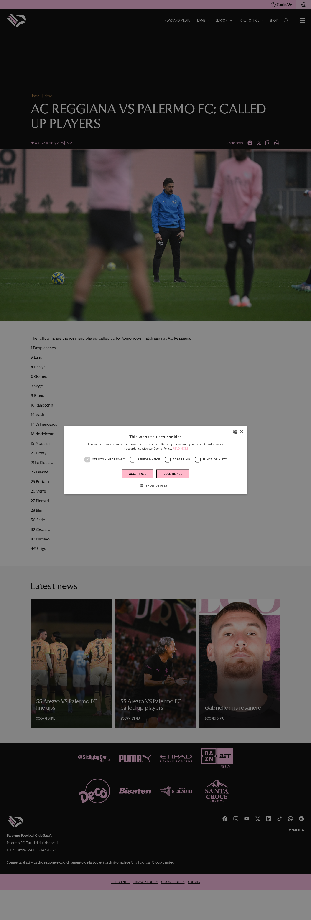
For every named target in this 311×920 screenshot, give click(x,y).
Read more (180, 448)
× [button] (241, 431)
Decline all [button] (172, 473)
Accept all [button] (137, 473)
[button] (155, 485)
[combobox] (235, 432)
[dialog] (155, 460)
